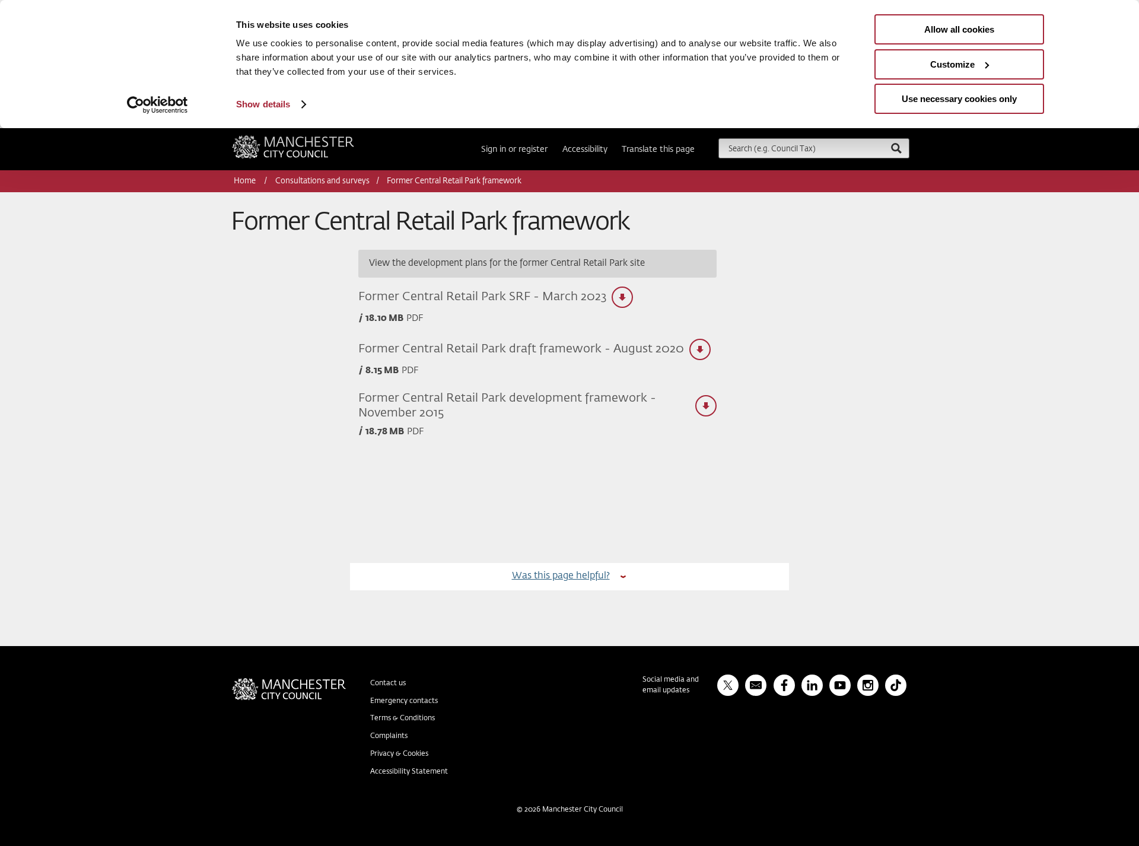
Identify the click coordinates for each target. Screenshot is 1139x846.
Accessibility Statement (409, 771)
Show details (263, 104)
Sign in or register (514, 149)
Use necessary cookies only (959, 99)
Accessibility (584, 149)
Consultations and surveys (322, 181)
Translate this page (658, 149)
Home (245, 181)
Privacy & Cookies (399, 754)
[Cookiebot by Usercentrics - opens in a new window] (157, 105)
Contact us (388, 683)
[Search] (896, 148)
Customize (952, 64)
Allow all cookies (959, 29)
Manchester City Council (309, 140)
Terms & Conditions (402, 718)
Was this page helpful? (561, 576)
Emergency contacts (404, 701)
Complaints (389, 736)
